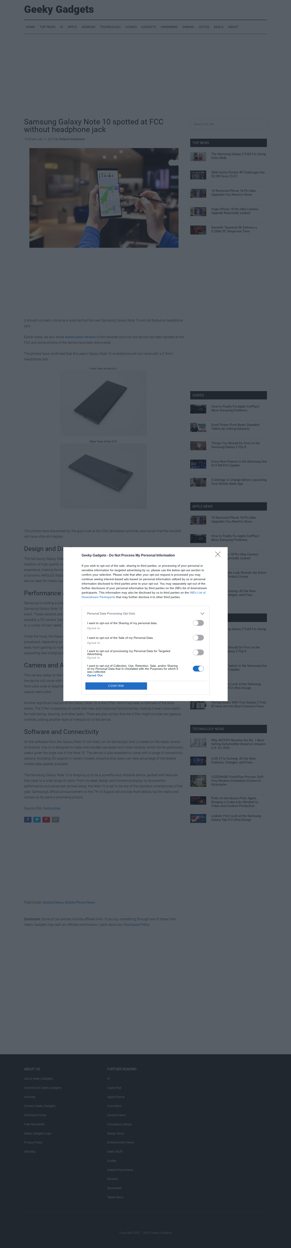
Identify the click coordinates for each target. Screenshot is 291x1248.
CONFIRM (116, 685)
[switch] (198, 623)
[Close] (219, 556)
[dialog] (145, 624)
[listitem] (145, 613)
